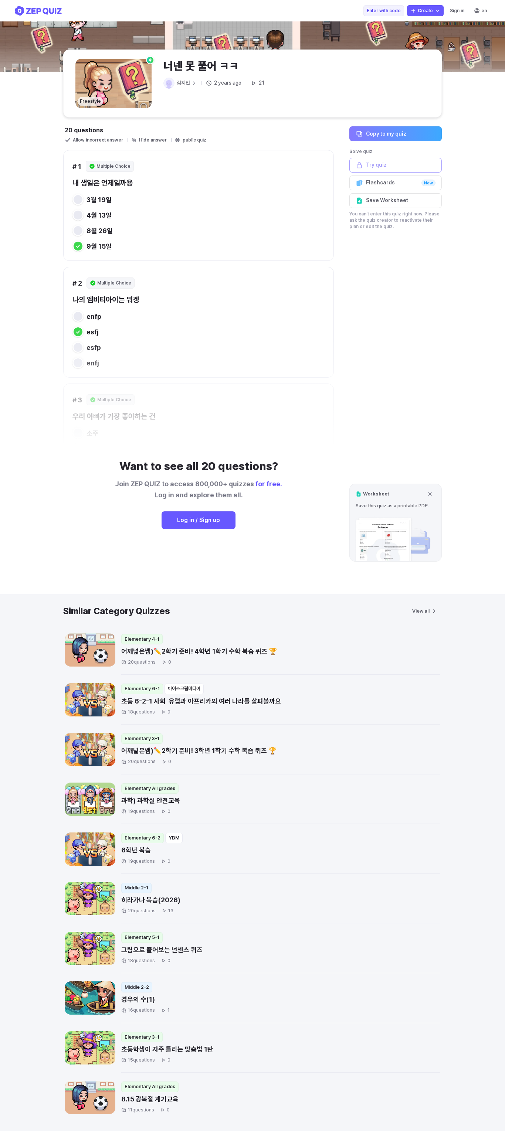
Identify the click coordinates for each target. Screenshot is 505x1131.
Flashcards (399, 182)
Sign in (457, 10)
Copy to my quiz (386, 133)
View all (421, 611)
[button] (395, 523)
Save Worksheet (387, 200)
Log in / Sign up (198, 520)
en (484, 10)
